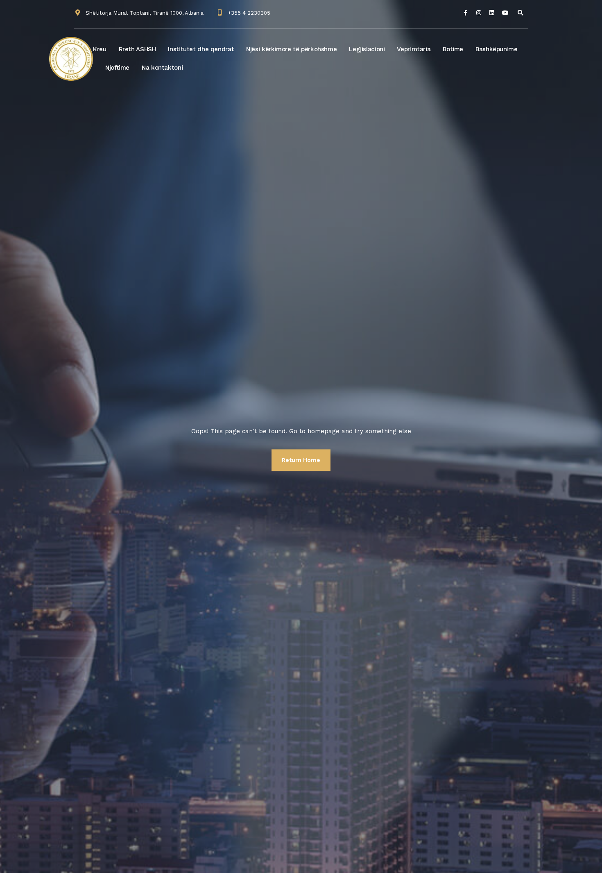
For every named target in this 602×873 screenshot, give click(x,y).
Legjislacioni (367, 49)
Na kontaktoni (162, 67)
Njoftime (117, 67)
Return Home (301, 460)
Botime (453, 49)
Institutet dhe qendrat (201, 49)
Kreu (99, 49)
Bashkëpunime (496, 49)
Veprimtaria (413, 49)
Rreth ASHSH (137, 49)
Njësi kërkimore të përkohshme (291, 49)
